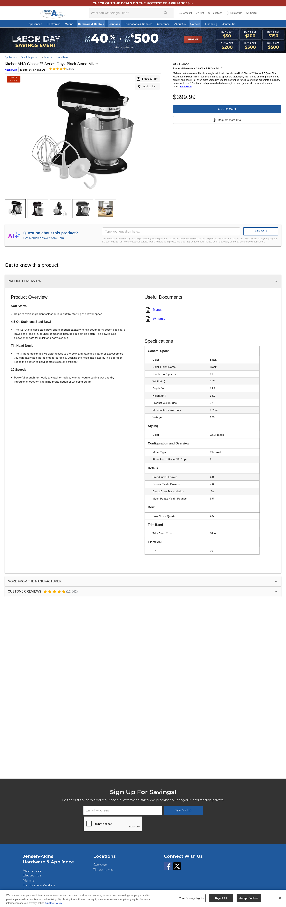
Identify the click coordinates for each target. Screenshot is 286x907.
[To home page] (53, 13)
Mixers (48, 57)
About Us (180, 24)
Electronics (53, 24)
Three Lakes (103, 870)
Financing (211, 24)
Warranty (159, 318)
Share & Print (150, 78)
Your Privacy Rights (191, 897)
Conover (100, 865)
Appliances (35, 24)
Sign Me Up (183, 810)
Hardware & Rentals (91, 24)
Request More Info (229, 119)
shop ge (193, 39)
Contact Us (228, 24)
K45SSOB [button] (39, 69)
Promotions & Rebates (138, 24)
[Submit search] (166, 13)
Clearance (163, 24)
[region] (143, 898)
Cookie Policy (53, 903)
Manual (158, 309)
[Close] (279, 898)
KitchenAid (11, 69)
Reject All (221, 897)
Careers (195, 24)
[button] (180, 13)
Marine (69, 24)
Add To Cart (227, 109)
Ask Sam (261, 231)
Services (114, 24)
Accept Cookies (248, 897)
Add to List (149, 86)
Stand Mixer (62, 57)
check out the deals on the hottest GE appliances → (143, 3)
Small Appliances (30, 57)
